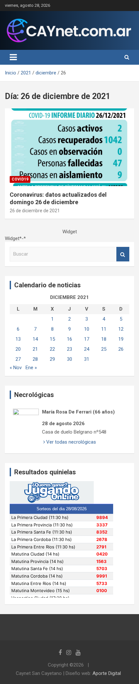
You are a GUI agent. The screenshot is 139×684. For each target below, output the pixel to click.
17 (86, 339)
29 (52, 359)
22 (52, 349)
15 (52, 339)
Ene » (31, 367)
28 (35, 359)
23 (69, 349)
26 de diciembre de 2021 (35, 210)
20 (18, 349)
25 (103, 349)
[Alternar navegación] (13, 57)
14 (35, 339)
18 (103, 339)
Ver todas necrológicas (70, 442)
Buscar (122, 254)
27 (18, 359)
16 (69, 339)
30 (69, 359)
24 (86, 349)
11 (103, 329)
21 (35, 349)
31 (86, 359)
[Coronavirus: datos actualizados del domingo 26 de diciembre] (69, 147)
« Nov (16, 367)
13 (18, 339)
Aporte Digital (106, 673)
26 (120, 349)
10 (86, 329)
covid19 (20, 179)
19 (120, 339)
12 (120, 329)
